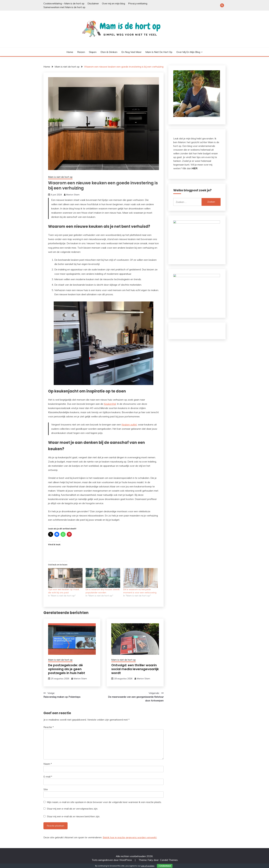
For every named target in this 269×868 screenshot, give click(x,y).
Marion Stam (73, 194)
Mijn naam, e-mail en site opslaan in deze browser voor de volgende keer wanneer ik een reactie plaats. (104, 802)
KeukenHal (110, 403)
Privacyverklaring (137, 3)
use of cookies (147, 866)
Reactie (48, 727)
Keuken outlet (129, 424)
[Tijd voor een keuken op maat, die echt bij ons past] (65, 578)
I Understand (165, 866)
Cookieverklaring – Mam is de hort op (63, 3)
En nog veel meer (131, 52)
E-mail (47, 776)
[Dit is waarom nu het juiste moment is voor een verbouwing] (140, 578)
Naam (47, 763)
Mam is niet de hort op (158, 52)
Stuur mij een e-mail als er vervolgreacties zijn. (72, 808)
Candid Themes (169, 859)
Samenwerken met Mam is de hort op (64, 7)
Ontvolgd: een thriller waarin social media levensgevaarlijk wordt (135, 669)
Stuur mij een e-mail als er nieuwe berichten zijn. (73, 816)
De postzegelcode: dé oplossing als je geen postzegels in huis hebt (66, 669)
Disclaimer (93, 3)
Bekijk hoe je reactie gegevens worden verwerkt (130, 837)
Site (45, 789)
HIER (194, 168)
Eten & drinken (109, 52)
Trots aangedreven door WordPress (112, 859)
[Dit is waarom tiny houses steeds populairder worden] (103, 578)
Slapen (93, 52)
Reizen (81, 52)
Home (69, 52)
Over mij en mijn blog (113, 3)
